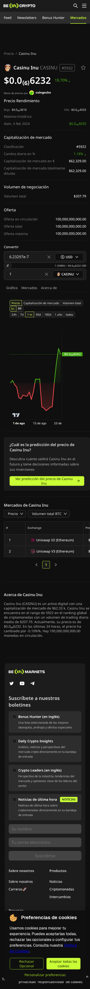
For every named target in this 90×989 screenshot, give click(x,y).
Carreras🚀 (18, 889)
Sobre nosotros (21, 881)
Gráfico (12, 287)
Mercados (78, 17)
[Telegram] (33, 684)
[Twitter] (11, 684)
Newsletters (26, 17)
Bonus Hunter (53, 17)
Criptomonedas (61, 889)
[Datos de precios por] (40, 93)
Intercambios (60, 896)
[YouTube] (22, 684)
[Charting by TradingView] (16, 415)
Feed (8, 17)
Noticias (55, 881)
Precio (9, 53)
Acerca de (49, 287)
